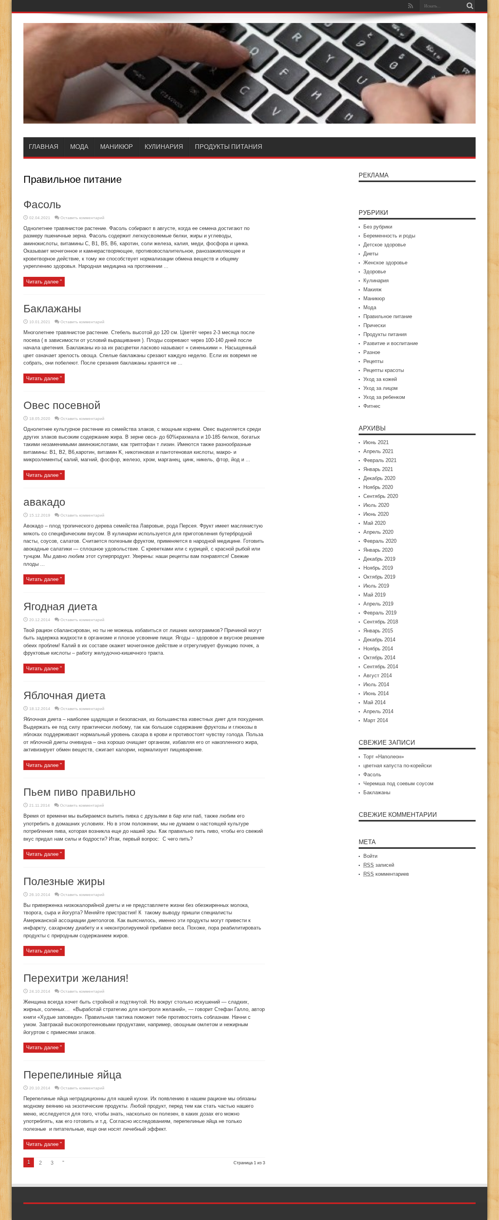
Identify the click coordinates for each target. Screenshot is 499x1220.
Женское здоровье (385, 263)
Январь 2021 (378, 469)
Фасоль (42, 204)
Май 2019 (374, 595)
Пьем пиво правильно (79, 792)
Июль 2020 (376, 505)
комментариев (386, 874)
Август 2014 (377, 675)
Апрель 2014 (378, 711)
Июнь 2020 (376, 514)
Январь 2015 (378, 631)
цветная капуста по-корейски (397, 765)
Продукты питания (228, 146)
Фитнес (371, 406)
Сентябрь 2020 (380, 496)
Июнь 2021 (376, 442)
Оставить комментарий (82, 218)
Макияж (372, 289)
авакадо (44, 502)
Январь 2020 (378, 550)
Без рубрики (377, 227)
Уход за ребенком (384, 397)
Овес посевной (62, 405)
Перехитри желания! (76, 978)
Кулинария (164, 146)
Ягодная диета (60, 606)
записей (378, 865)
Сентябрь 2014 (380, 666)
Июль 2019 (376, 586)
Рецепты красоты (383, 370)
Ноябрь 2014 (378, 649)
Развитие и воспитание (390, 343)
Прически (374, 325)
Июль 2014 (376, 684)
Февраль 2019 (379, 613)
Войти (370, 856)
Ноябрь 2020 (378, 487)
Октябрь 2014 (379, 657)
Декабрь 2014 (379, 640)
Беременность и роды (389, 236)
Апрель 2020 (378, 532)
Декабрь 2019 (379, 559)
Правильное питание (387, 316)
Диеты (370, 254)
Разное (371, 352)
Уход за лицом (380, 388)
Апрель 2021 (378, 451)
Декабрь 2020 (379, 478)
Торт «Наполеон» (383, 757)
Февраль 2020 (379, 541)
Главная (43, 146)
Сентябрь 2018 (380, 622)
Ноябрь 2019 (378, 568)
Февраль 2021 (379, 460)
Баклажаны (52, 309)
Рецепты (373, 361)
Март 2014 (375, 720)
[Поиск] (470, 6)
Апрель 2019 (378, 604)
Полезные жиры (64, 881)
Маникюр (116, 146)
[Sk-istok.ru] (249, 117)
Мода (79, 146)
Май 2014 (374, 702)
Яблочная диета (64, 695)
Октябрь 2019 (379, 577)
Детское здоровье (384, 245)
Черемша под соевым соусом (398, 783)
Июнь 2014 (376, 693)
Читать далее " (44, 282)
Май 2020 (374, 523)
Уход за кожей (380, 379)
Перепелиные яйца (72, 1075)
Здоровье (374, 271)
